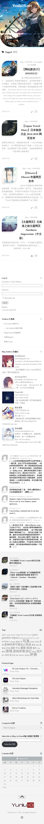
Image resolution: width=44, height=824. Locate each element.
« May (4, 787)
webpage (12, 642)
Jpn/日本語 (32, 65)
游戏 (9, 651)
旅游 (29, 647)
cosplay (8, 635)
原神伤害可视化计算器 (17, 644)
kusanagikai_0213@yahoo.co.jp (26, 379)
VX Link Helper (19, 678)
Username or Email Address (11, 282)
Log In (5, 303)
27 (22, 781)
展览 (37, 645)
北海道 (37, 642)
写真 (26, 641)
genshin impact (10, 637)
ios (30, 638)
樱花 (3, 652)
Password (5, 290)
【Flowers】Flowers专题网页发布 (31, 177)
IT (32, 638)
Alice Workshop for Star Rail (25, 698)
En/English (38, 62)
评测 (33, 654)
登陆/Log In (8, 342)
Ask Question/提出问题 (14, 328)
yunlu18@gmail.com (22, 359)
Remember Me (10, 298)
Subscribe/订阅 (9, 744)
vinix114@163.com (21, 395)
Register (4, 307)
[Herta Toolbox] (6, 711)
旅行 (35, 648)
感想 (13, 648)
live (35, 638)
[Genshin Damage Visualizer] (6, 692)
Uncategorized (13, 558)
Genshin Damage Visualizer (25, 688)
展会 (34, 645)
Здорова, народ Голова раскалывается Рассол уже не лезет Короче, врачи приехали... (24, 501)
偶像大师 (19, 642)
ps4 (38, 638)
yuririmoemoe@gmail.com (24, 431)
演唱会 (34, 652)
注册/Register (9, 337)
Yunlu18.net (22, 5)
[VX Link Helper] (6, 682)
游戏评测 (19, 651)
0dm (21, 62)
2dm (29, 168)
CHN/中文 (29, 62)
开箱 (8, 648)
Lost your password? (9, 310)
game (35, 634)
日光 (39, 648)
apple (4, 635)
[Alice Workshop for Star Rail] (6, 702)
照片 (39, 651)
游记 (28, 651)
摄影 (23, 647)
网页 (17, 655)
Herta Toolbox (19, 708)
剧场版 (32, 641)
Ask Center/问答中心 (11, 324)
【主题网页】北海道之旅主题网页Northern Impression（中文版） (30, 230)
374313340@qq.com (22, 410)
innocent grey (24, 638)
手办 (18, 648)
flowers (29, 635)
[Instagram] (22, 15)
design (18, 635)
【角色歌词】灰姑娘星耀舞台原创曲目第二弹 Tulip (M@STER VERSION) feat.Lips (21, 421)
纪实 (13, 655)
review (5, 641)
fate (22, 635)
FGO (25, 635)
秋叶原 (8, 655)
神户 (3, 655)
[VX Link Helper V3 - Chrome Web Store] (6, 672)
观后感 (27, 655)
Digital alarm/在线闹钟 (12, 333)
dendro (13, 635)
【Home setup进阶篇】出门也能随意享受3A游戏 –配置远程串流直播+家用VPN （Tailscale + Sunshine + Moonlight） (24, 575)
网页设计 (21, 655)
